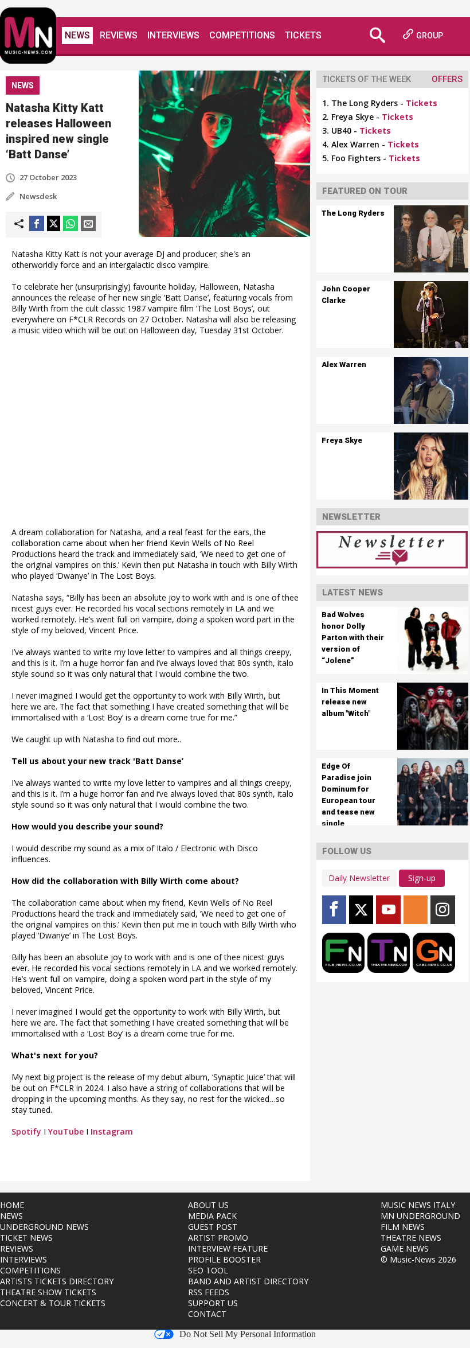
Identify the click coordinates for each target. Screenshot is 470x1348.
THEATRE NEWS (411, 1237)
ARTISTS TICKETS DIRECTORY (56, 1281)
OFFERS (447, 79)
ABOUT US (208, 1204)
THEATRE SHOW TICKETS (48, 1292)
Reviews (119, 35)
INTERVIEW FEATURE (228, 1248)
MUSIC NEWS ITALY (418, 1204)
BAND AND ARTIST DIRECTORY (248, 1281)
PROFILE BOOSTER (224, 1259)
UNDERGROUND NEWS (44, 1226)
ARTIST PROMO (218, 1237)
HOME (12, 1204)
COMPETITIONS (30, 1270)
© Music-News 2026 (418, 1259)
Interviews (173, 35)
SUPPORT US (213, 1303)
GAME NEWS (405, 1248)
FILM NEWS (403, 1226)
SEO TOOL (208, 1270)
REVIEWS (16, 1248)
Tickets (303, 35)
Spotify (26, 1131)
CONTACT (207, 1313)
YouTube (66, 1131)
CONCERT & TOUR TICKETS (52, 1303)
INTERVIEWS (23, 1259)
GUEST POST (212, 1226)
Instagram (112, 1131)
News (77, 35)
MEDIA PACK (212, 1215)
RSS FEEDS (208, 1292)
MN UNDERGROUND (420, 1215)
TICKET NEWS (26, 1237)
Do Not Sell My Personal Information (247, 1334)
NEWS (11, 1215)
